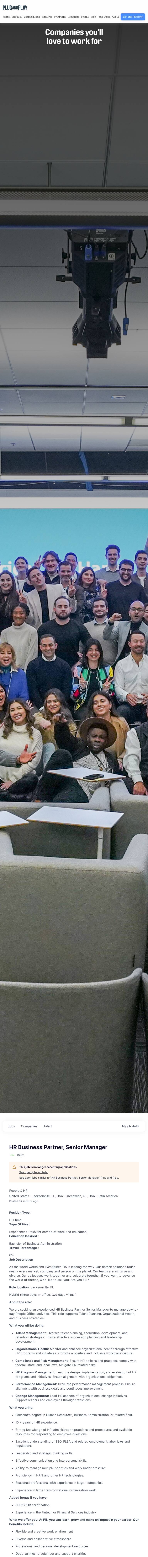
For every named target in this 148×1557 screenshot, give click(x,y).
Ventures (46, 16)
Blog (93, 16)
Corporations (32, 16)
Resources (104, 16)
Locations (73, 16)
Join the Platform (133, 16)
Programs (60, 16)
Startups (17, 16)
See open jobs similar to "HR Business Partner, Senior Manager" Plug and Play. (69, 1177)
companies (29, 1126)
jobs (11, 1126)
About (115, 16)
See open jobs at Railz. (33, 1172)
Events (85, 16)
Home (6, 16)
